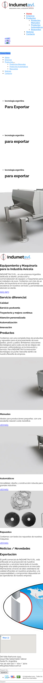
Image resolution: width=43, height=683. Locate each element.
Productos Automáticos (19, 67)
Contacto (8, 73)
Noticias (8, 71)
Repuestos (14, 69)
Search (4, 673)
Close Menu (5, 53)
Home (7, 57)
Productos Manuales (18, 64)
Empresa (8, 60)
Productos (9, 62)
